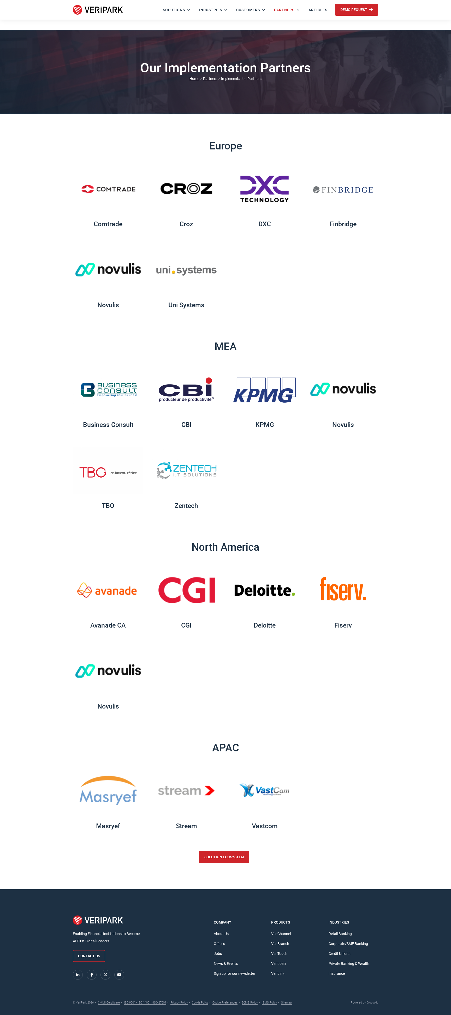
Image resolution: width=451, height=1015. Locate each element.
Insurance (337, 973)
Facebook (92, 975)
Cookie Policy (200, 1002)
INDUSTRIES (210, 10)
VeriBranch (280, 944)
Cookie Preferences (225, 1002)
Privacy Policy (179, 1002)
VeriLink (277, 973)
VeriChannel (281, 934)
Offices (219, 944)
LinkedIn (78, 975)
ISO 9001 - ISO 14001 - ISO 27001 (145, 1002)
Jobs (218, 954)
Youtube (119, 975)
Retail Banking (340, 934)
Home (194, 79)
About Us (221, 934)
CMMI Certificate (109, 1002)
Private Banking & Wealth (349, 963)
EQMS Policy (250, 1002)
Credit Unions (339, 954)
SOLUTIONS (174, 10)
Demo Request (354, 10)
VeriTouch (279, 954)
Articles (317, 10)
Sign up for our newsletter (234, 973)
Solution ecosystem (224, 857)
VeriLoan (278, 963)
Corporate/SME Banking (348, 944)
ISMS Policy (269, 1002)
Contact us (89, 956)
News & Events (226, 963)
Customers (248, 10)
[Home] (98, 9)
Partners (284, 10)
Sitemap (286, 1002)
